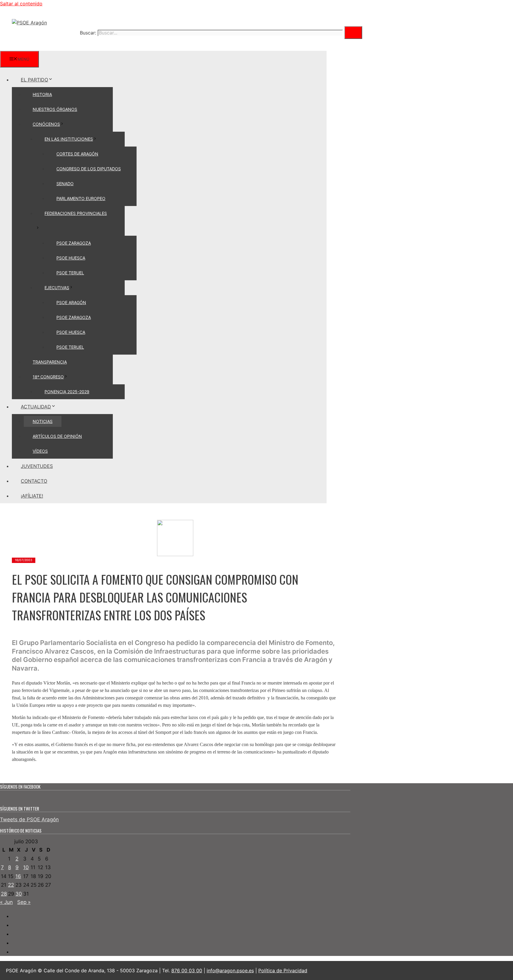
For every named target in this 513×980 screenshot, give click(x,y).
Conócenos (46, 124)
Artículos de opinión (57, 436)
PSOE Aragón (71, 302)
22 (11, 885)
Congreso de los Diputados (88, 168)
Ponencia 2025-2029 (67, 391)
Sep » (24, 902)
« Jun (6, 902)
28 (4, 894)
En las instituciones (69, 138)
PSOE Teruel (70, 272)
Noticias (43, 421)
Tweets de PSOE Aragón (29, 819)
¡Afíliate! (32, 496)
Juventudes (37, 466)
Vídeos (40, 451)
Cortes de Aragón (77, 153)
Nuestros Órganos (55, 109)
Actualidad (36, 407)
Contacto (34, 481)
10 (26, 867)
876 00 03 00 (186, 970)
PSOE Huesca (70, 257)
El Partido (34, 80)
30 (18, 894)
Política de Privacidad (282, 970)
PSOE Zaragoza (73, 243)
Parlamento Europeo (80, 198)
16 (18, 876)
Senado (65, 183)
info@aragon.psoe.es (230, 970)
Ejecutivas (57, 287)
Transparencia (50, 361)
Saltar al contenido (21, 4)
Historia (42, 94)
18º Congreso (48, 376)
